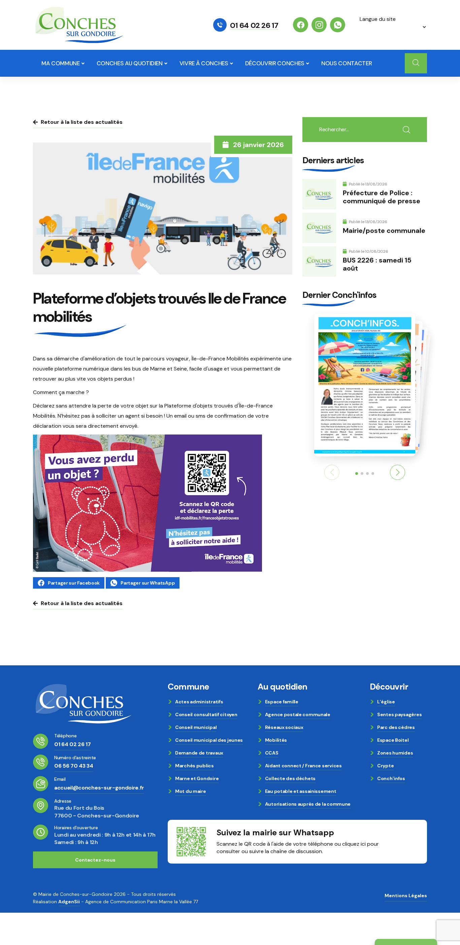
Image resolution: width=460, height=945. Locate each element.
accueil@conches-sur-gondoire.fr (99, 787)
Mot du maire (190, 791)
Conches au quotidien (130, 63)
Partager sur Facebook (74, 583)
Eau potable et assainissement (300, 791)
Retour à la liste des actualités (82, 122)
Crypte (385, 766)
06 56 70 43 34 (73, 765)
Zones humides (395, 753)
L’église (386, 702)
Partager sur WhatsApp (148, 583)
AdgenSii (69, 902)
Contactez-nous (95, 860)
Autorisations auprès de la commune (308, 804)
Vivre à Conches (203, 63)
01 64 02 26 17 (254, 25)
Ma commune (60, 63)
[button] (397, 472)
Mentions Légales (406, 896)
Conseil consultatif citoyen (206, 714)
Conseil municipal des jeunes (209, 740)
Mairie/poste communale (384, 230)
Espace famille (281, 702)
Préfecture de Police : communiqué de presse (381, 196)
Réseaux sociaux (284, 727)
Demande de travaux (199, 753)
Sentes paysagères (399, 714)
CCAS (271, 753)
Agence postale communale (297, 714)
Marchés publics (194, 766)
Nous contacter (346, 63)
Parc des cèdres (396, 727)
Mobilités (276, 740)
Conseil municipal (196, 727)
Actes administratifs (199, 702)
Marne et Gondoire (197, 778)
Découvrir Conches (274, 63)
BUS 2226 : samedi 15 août (377, 264)
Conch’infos (391, 778)
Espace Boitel (392, 740)
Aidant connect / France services (303, 766)
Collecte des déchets (290, 778)
